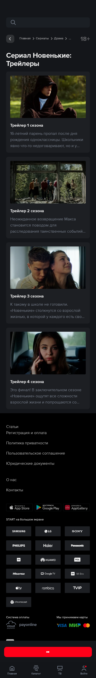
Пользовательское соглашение (35, 453)
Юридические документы (30, 463)
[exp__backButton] (10, 39)
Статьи (12, 426)
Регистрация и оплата (26, 432)
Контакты (14, 489)
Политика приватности (27, 443)
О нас (11, 479)
